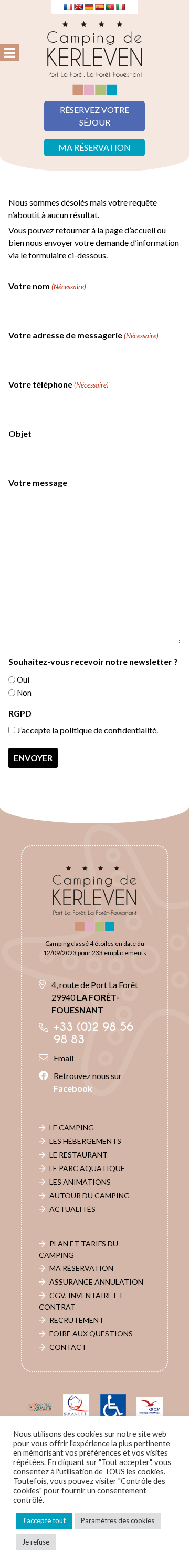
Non (24, 692)
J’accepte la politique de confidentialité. (87, 730)
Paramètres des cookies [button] (117, 1520)
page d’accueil (130, 230)
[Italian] (120, 7)
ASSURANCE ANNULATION (96, 1281)
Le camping (71, 1127)
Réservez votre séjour (94, 116)
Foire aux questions (91, 1333)
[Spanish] (99, 7)
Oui (23, 679)
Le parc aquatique (87, 1168)
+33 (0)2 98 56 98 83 (93, 1033)
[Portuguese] (109, 7)
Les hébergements (85, 1141)
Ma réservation (94, 147)
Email (64, 1058)
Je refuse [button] (35, 1542)
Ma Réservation (81, 1268)
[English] (78, 7)
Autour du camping (89, 1195)
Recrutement (76, 1319)
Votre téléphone (58, 384)
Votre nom (47, 286)
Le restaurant (78, 1154)
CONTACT (68, 1347)
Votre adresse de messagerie (83, 335)
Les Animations (80, 1181)
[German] (88, 7)
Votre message (37, 482)
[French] (67, 7)
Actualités (72, 1209)
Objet (20, 433)
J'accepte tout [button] (44, 1520)
